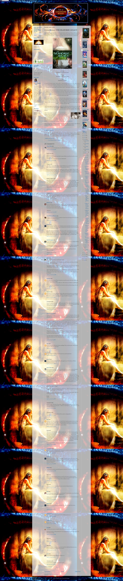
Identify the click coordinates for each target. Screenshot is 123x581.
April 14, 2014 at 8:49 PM (51, 463)
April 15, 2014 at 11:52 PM (51, 534)
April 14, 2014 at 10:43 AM (51, 236)
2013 (85, 253)
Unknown (48, 278)
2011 (85, 256)
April (86, 159)
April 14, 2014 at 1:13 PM (51, 297)
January (86, 249)
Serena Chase (49, 146)
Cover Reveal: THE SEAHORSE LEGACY (87, 198)
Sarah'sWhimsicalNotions (51, 216)
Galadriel (48, 513)
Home (35, 24)
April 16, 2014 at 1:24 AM (51, 541)
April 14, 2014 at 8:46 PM (51, 453)
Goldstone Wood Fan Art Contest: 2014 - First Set (87, 206)
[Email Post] (63, 140)
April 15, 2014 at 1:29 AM (51, 487)
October (86, 146)
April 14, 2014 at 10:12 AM (51, 189)
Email (35, 32)
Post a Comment (49, 567)
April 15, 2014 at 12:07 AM (51, 480)
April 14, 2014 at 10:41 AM (51, 220)
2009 (85, 260)
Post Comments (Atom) (54, 574)
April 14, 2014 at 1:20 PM (51, 309)
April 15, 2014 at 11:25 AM (51, 499)
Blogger (68, 578)
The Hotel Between (87, 237)
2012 (85, 254)
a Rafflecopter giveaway (49, 130)
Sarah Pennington (50, 240)
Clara (48, 343)
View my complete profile (37, 105)
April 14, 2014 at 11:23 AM (51, 254)
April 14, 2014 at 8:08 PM (51, 444)
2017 (85, 134)
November (87, 143)
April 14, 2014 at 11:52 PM (51, 471)
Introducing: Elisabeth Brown (87, 181)
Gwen (48, 258)
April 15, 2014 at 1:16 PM (51, 509)
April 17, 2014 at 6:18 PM (51, 557)
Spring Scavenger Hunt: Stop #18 (87, 241)
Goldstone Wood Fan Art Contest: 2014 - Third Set (87, 221)
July (86, 154)
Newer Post (47, 572)
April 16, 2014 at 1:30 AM (51, 550)
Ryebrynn (48, 202)
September (87, 149)
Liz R (48, 527)
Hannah (48, 224)
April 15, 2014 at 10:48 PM (51, 516)
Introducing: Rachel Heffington (87, 173)
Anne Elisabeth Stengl (38, 84)
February (86, 246)
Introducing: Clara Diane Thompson (87, 163)
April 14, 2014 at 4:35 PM (51, 408)
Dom (48, 419)
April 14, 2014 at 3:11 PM (51, 363)
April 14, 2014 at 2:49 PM (51, 348)
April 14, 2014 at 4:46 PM (51, 415)
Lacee (48, 554)
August (86, 152)
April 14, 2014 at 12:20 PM (51, 274)
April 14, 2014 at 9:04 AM (51, 149)
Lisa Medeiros (49, 448)
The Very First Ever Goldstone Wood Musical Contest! (87, 191)
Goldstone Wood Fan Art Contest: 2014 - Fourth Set (87, 228)
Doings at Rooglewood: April (87, 234)
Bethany (48, 467)
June (86, 155)
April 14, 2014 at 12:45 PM (51, 288)
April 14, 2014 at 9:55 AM (51, 174)
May (86, 157)
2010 (85, 258)
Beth (47, 491)
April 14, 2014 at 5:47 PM (51, 426)
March (86, 245)
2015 (85, 137)
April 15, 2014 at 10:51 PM (51, 523)
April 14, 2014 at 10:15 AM (51, 199)
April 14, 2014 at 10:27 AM (51, 212)
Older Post (77, 572)
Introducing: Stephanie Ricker (87, 168)
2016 (85, 135)
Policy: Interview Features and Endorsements (45, 24)
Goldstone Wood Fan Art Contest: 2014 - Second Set (87, 213)
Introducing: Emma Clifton (87, 177)
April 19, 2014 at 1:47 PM (51, 564)
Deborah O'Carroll (50, 313)
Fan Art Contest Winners (87, 186)
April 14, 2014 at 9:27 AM (51, 160)
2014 (85, 139)
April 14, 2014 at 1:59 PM (51, 340)
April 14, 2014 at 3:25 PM (51, 399)
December (87, 140)
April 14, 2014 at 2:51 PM (51, 355)
